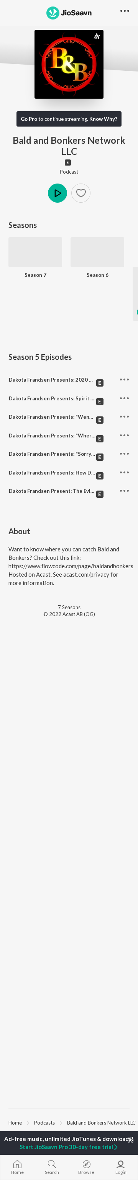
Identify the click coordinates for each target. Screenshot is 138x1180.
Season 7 (35, 275)
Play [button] (57, 193)
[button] (80, 193)
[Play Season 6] (97, 264)
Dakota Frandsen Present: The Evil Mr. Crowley (65, 491)
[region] (69, 1122)
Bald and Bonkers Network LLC (101, 1123)
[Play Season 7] (35, 264)
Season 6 (97, 275)
